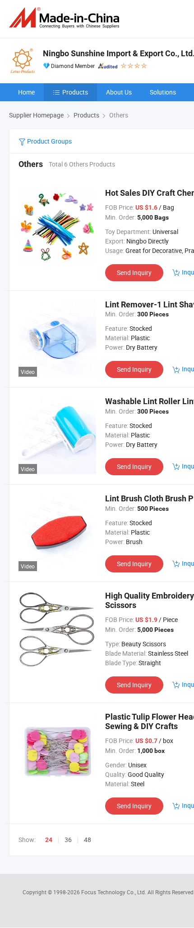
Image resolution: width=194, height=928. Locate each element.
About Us (119, 92)
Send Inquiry (134, 272)
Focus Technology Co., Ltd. (114, 892)
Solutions (163, 92)
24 (48, 839)
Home (26, 92)
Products (75, 92)
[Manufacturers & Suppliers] (66, 17)
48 (87, 839)
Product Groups (49, 141)
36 (68, 839)
